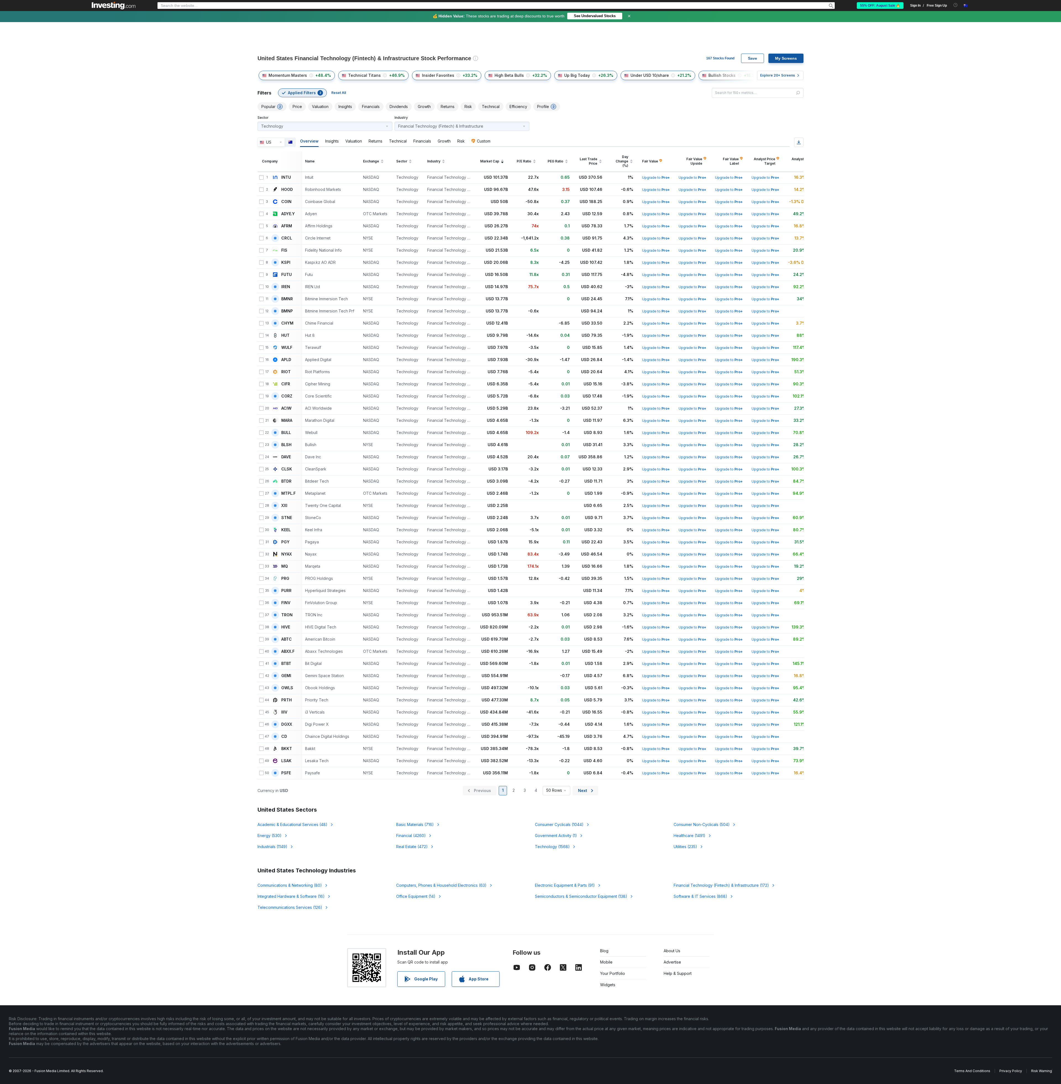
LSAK (286, 761)
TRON (287, 615)
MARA (286, 420)
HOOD (287, 189)
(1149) (272, 846)
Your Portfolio (612, 973)
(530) (270, 835)
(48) (292, 824)
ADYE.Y (288, 214)
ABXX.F (288, 651)
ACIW (286, 408)
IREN (285, 287)
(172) (721, 885)
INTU (286, 177)
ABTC (286, 639)
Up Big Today (577, 75)
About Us (672, 950)
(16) (291, 896)
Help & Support (678, 973)
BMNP (287, 311)
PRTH (286, 700)
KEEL (286, 530)
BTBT (286, 663)
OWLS (287, 688)
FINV (285, 603)
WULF (286, 347)
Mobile (606, 962)
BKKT (286, 749)
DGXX (286, 724)
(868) (700, 896)
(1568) (552, 846)
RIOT (286, 372)
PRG (285, 578)
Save (752, 58)
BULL (286, 433)
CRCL (286, 238)
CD (284, 736)
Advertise (672, 962)
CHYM (287, 323)
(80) (290, 885)
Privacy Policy (1010, 1071)
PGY (285, 542)
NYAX (286, 554)
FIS (284, 250)
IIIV (284, 712)
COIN (286, 202)
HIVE (285, 627)
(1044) (559, 824)
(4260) (411, 835)
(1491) (689, 835)
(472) (412, 846)
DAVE (286, 457)
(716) (415, 824)
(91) (565, 885)
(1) (556, 835)
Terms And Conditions (972, 1071)
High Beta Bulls (509, 75)
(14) (415, 896)
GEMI (286, 676)
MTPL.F (288, 493)
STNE (286, 518)
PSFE (286, 773)
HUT (285, 335)
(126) (290, 907)
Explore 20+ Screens (777, 75)
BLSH (286, 445)
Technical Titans (364, 75)
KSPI (285, 262)
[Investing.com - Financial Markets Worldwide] (113, 5)
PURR (286, 591)
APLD (286, 360)
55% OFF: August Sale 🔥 (880, 5)
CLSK (286, 469)
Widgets (607, 984)
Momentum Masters (288, 75)
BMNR (287, 299)
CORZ (286, 396)
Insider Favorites (438, 75)
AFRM (286, 226)
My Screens (786, 58)
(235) (685, 846)
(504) (702, 824)
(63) (441, 885)
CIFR (285, 384)
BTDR (286, 481)
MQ (284, 566)
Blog (604, 950)
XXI (284, 505)
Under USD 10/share (650, 75)
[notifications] (955, 5)
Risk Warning (1041, 1071)
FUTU (286, 275)
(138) (581, 896)
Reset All (338, 93)
